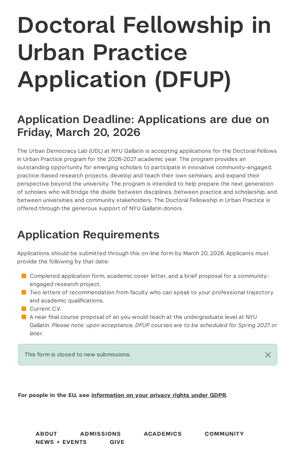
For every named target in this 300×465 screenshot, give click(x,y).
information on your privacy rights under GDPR (158, 395)
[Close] (268, 354)
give (117, 441)
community (224, 433)
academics (163, 433)
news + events (61, 441)
